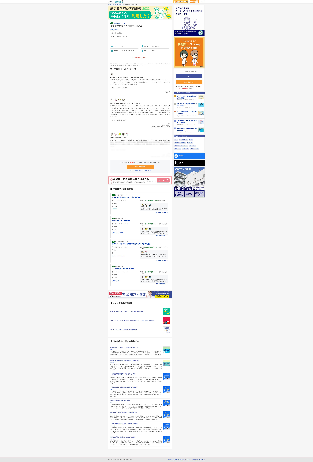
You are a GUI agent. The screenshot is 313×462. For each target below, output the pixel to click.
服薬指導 (189, 142)
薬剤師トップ (111, 4)
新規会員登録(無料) (140, 166)
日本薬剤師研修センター (120, 23)
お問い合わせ (195, 459)
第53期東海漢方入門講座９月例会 (123, 268)
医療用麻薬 (121, 232)
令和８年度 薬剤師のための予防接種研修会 (126, 197)
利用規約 (170, 459)
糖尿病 (191, 139)
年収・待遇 (192, 145)
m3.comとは (202, 459)
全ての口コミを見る (161, 212)
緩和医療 (114, 232)
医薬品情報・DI (183, 139)
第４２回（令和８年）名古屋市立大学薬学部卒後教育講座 (131, 244)
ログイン (189, 76)
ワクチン (114, 209)
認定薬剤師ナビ (118, 4)
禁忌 (176, 139)
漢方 (112, 29)
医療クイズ (178, 148)
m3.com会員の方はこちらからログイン (139, 170)
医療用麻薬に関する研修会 (121, 220)
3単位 (116, 29)
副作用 (192, 148)
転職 (197, 148)
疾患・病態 (185, 148)
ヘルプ (188, 459)
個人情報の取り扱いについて (179, 459)
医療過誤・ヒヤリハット (181, 145)
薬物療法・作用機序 (180, 142)
